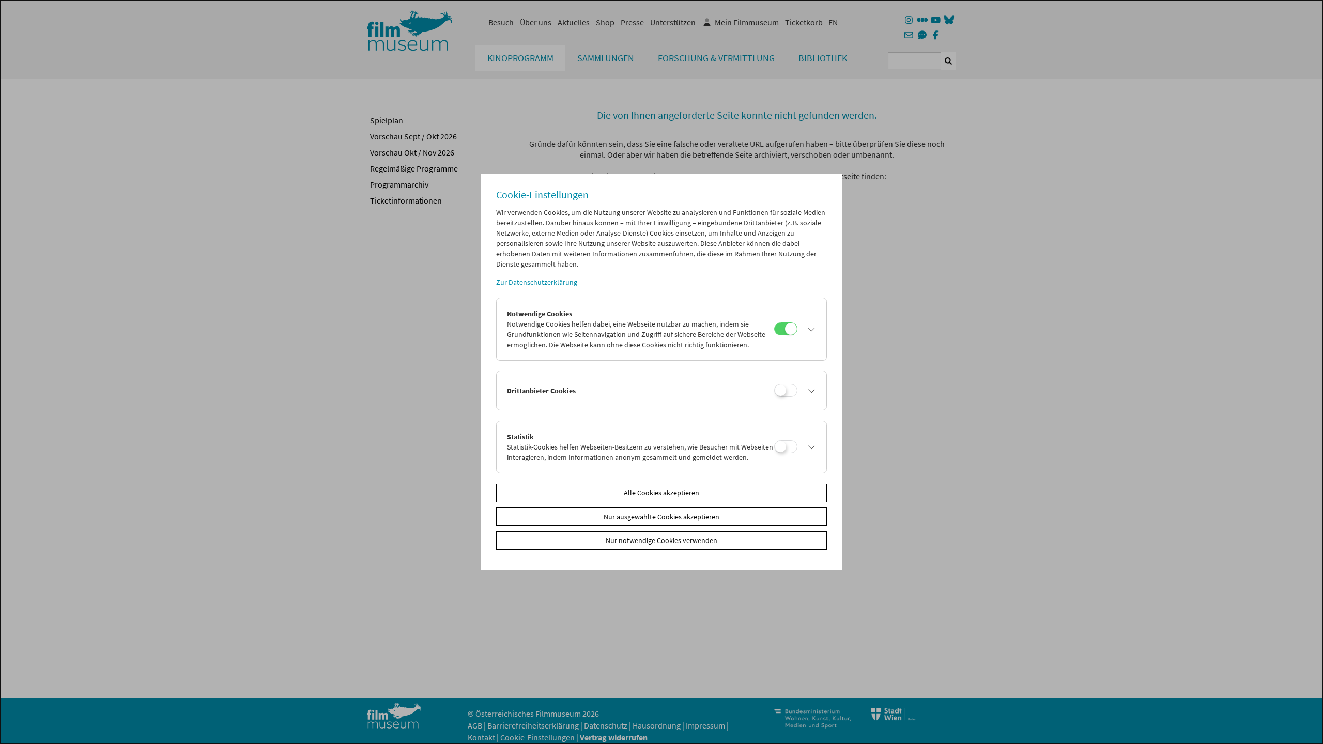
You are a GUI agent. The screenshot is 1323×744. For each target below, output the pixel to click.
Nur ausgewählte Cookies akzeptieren (661, 516)
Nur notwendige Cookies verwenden (661, 540)
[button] (809, 329)
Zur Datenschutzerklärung (536, 282)
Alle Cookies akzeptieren (661, 493)
